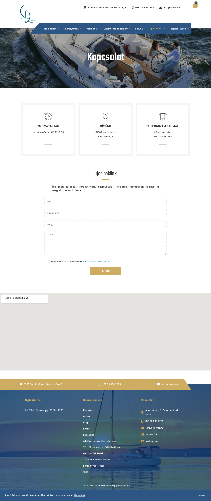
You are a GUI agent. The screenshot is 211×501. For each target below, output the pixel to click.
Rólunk (86, 428)
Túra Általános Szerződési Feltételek (102, 447)
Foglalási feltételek (93, 453)
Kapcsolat (88, 434)
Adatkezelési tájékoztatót (96, 261)
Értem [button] (201, 495)
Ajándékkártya (158, 28)
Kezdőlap (88, 410)
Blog (85, 422)
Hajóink (87, 416)
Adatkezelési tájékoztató (96, 459)
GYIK (85, 472)
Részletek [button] (79, 495)
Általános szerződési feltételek (99, 441)
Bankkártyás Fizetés (93, 465)
